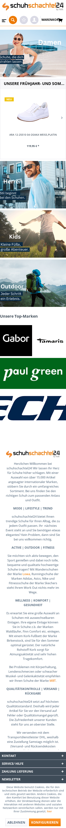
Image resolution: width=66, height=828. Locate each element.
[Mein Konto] (34, 20)
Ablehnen (16, 822)
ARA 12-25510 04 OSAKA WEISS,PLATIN (33, 134)
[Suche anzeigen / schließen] (13, 20)
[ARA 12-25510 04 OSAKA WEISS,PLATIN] (33, 112)
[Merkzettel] (24, 20)
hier (50, 811)
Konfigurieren (44, 822)
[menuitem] (4, 19)
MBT (53, 681)
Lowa (26, 574)
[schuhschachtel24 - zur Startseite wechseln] (33, 8)
